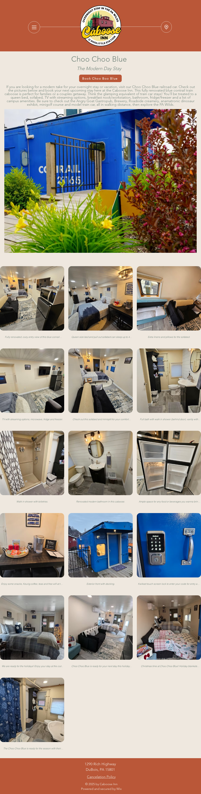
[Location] (166, 27)
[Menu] (34, 27)
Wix (119, 789)
